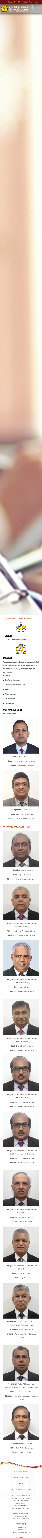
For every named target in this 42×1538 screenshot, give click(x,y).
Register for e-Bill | (15, 2)
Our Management (25, 618)
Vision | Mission (10, 618)
